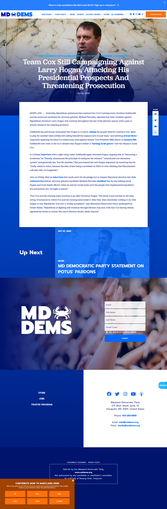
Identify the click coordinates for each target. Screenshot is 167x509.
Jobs (41, 398)
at (124, 135)
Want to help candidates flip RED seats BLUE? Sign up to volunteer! (82, 5)
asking (92, 131)
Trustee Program (41, 404)
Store (41, 393)
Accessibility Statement (76, 462)
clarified (101, 181)
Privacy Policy (94, 462)
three (134, 135)
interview (46, 154)
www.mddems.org (83, 472)
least (128, 135)
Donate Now (155, 14)
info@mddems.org (129, 422)
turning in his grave (102, 143)
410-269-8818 (129, 415)
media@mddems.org (129, 425)
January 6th (130, 139)
